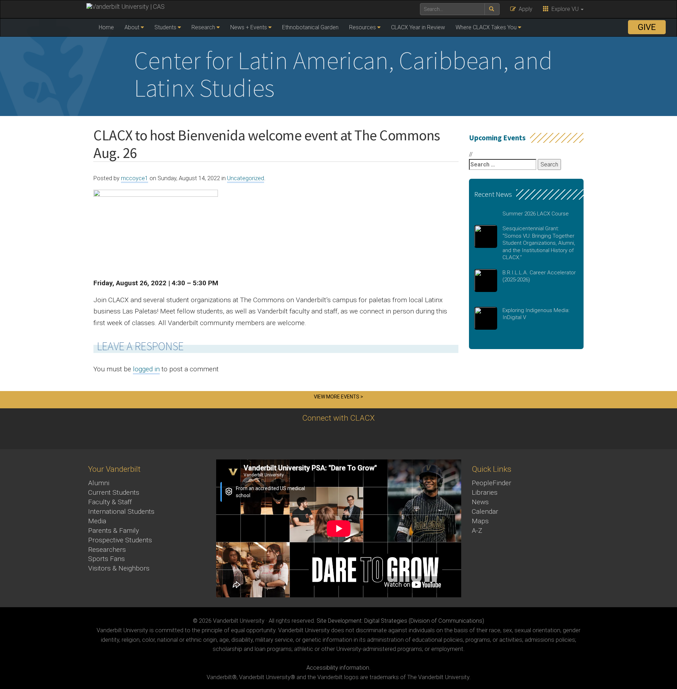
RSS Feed (366, 435)
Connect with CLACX (338, 417)
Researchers (107, 549)
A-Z (477, 530)
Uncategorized (245, 178)
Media (97, 521)
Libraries (485, 492)
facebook (327, 435)
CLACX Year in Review (418, 27)
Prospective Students (120, 540)
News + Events (248, 27)
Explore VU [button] (564, 9)
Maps (480, 521)
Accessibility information (337, 667)
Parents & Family (113, 530)
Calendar (485, 511)
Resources (362, 27)
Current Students (113, 492)
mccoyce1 (134, 178)
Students (165, 27)
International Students (121, 511)
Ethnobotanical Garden (310, 27)
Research (203, 27)
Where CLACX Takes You (486, 27)
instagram (346, 435)
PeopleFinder (491, 483)
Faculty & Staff (110, 502)
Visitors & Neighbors (119, 568)
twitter (308, 435)
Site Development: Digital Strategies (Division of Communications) (400, 620)
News (480, 502)
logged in (146, 369)
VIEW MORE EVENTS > (338, 397)
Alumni (98, 483)
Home (106, 27)
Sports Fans (106, 559)
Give (647, 27)
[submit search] (492, 9)
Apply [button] (524, 9)
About (131, 27)
